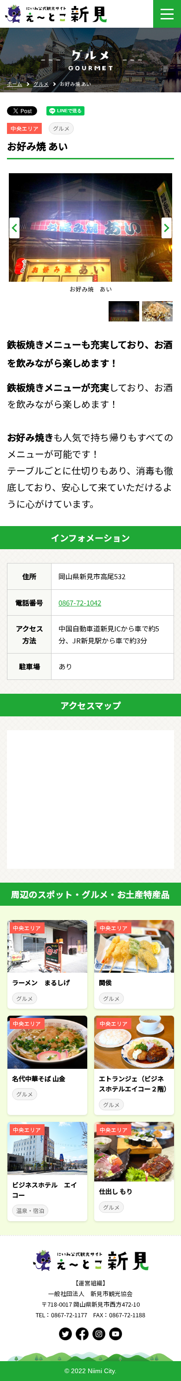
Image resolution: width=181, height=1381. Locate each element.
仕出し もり (116, 1191)
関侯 (105, 982)
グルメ (41, 83)
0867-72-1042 (79, 602)
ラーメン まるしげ (41, 982)
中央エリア (25, 128)
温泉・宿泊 (30, 1210)
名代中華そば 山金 (38, 1078)
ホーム (14, 83)
